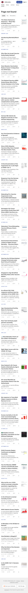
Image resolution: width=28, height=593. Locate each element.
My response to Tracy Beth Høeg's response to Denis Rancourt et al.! (9, 399)
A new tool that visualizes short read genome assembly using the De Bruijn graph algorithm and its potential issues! (10, 325)
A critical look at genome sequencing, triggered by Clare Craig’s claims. (9, 138)
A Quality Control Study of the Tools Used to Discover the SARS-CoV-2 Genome (10, 538)
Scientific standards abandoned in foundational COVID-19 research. (10, 122)
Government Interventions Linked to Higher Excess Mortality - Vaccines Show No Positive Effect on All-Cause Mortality (9, 242)
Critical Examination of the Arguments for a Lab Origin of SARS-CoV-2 (9, 165)
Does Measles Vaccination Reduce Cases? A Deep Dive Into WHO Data (10, 67)
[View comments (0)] (8, 330)
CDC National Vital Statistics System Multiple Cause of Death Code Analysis (10, 104)
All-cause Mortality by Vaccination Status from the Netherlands (10, 381)
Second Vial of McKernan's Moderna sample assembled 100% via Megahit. (10, 456)
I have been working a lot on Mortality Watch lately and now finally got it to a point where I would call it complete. (9, 341)
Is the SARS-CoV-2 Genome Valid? (10, 564)
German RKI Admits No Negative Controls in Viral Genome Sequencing (9, 117)
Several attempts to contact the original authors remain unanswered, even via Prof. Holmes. (9, 488)
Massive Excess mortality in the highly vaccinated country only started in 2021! (9, 279)
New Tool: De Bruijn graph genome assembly (9, 321)
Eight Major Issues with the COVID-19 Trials (9, 350)
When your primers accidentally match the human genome (9, 86)
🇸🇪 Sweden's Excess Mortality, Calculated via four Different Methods (10, 434)
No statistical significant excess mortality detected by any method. (10, 438)
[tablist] (8, 15)
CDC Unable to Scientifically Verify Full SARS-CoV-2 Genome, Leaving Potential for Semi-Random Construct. (10, 296)
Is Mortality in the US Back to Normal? (10, 524)
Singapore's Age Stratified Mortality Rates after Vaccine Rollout (10, 274)
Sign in (25, 2)
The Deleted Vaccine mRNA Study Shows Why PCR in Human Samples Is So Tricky (10, 82)
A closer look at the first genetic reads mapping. (9, 567)
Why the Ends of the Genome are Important (10, 548)
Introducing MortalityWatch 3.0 (10, 38)
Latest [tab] (3, 15)
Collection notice (14, 582)
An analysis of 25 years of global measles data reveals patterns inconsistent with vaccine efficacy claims (9, 72)
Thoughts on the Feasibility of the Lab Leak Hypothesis (9, 170)
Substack (6, 590)
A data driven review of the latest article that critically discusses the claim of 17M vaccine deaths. (9, 403)
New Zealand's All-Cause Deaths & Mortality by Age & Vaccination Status (10, 367)
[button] (2, 5)
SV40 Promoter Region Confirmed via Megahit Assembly (8, 452)
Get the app (21, 586)
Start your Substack (10, 586)
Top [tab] (7, 15)
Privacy (18, 581)
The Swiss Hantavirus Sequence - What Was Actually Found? (8, 21)
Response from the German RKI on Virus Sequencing (9, 179)
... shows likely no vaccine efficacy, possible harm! (10, 385)
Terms (22, 581)
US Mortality (8, 28)
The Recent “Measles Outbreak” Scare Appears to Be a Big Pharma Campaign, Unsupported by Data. (10, 152)
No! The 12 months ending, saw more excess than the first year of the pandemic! (9, 501)
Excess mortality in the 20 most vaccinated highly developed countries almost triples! (10, 416)
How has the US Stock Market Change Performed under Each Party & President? (10, 260)
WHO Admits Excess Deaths (10, 509)
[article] (14, 25)
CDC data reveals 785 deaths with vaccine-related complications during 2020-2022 (10, 100)
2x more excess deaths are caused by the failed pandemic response (10, 512)
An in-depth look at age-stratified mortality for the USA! (9, 528)
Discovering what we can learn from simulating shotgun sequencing (9, 551)
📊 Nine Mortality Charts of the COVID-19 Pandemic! (9, 337)
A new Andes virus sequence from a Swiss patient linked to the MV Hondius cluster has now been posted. (10, 26)
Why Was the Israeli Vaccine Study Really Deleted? (10, 54)
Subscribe (19, 2)
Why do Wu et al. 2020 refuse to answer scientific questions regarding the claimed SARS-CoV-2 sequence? (9, 484)
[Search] (25, 15)
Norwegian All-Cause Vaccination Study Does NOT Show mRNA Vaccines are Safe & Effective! (10, 210)
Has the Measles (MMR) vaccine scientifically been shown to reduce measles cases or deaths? (9, 466)
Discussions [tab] (12, 15)
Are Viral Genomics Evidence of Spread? (10, 134)
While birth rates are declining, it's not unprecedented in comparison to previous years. (10, 312)
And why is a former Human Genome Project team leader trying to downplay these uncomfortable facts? (10, 57)
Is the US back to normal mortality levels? (8, 497)
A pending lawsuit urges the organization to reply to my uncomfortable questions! (8, 182)
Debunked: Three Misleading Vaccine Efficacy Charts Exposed (10, 228)
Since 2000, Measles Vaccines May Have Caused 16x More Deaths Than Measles (10, 148)
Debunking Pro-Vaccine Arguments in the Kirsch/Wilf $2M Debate (8, 196)
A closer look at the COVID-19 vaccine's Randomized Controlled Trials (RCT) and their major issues (10, 353)
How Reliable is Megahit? (9, 536)
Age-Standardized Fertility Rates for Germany (9, 309)
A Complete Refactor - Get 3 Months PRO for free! (8, 42)
